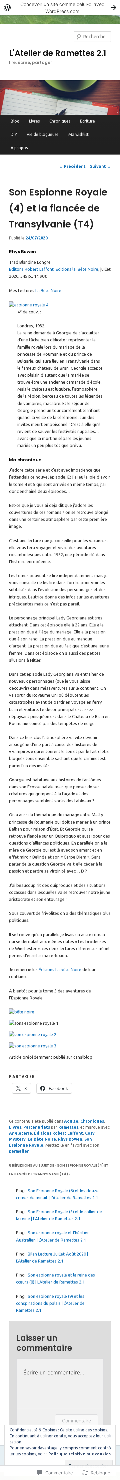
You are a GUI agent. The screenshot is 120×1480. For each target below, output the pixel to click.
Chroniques (59, 121)
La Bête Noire (47, 290)
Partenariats (36, 1127)
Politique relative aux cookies (79, 1454)
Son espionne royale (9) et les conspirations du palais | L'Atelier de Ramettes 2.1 (50, 1303)
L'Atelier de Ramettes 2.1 (57, 53)
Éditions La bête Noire (59, 969)
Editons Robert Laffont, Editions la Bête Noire (53, 269)
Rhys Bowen (70, 1139)
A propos (19, 148)
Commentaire (76, 1420)
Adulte (71, 1121)
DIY (14, 134)
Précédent (72, 166)
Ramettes (68, 1127)
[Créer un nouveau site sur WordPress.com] (60, 7)
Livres (34, 121)
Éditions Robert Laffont (58, 1133)
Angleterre (20, 1133)
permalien (19, 1151)
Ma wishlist (78, 134)
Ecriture (87, 121)
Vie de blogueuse (43, 134)
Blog (15, 121)
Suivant (100, 166)
